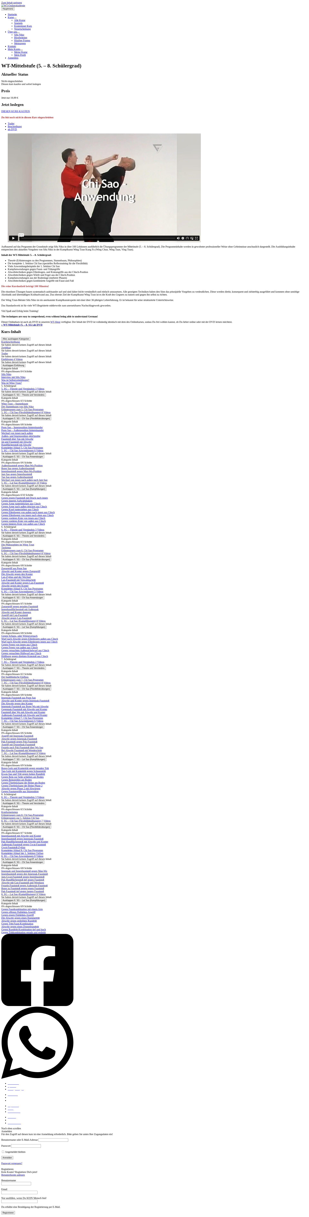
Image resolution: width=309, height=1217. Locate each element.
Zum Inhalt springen (11, 2)
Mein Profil (13, 1120)
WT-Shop (55, 322)
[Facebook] (154, 970)
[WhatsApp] (154, 1043)
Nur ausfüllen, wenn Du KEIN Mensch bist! (24, 1198)
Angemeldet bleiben (15, 1152)
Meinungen (13, 1100)
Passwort (5, 1145)
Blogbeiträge (14, 1097)
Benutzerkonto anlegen (13, 1175)
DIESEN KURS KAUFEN (15, 111)
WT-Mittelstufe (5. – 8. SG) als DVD (21, 324)
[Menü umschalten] (15, 18)
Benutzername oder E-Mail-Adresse (19, 1139)
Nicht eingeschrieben (12, 81)
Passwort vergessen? (11, 1163)
